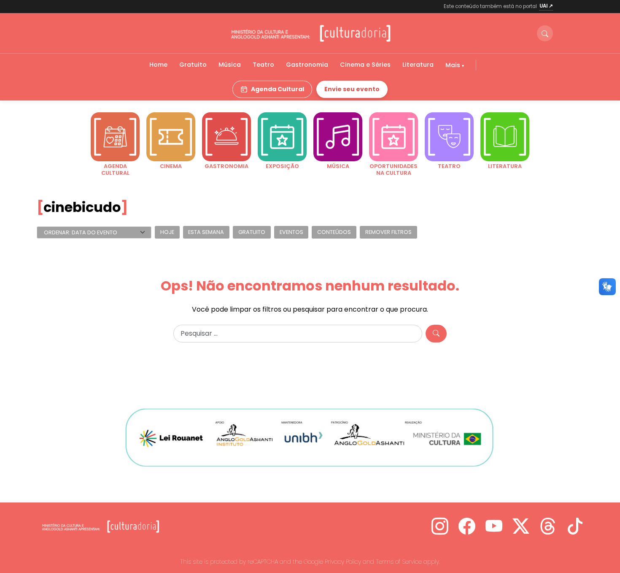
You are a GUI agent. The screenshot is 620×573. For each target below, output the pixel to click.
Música (229, 64)
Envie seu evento (352, 89)
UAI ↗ (546, 6)
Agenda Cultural (277, 89)
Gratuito (193, 64)
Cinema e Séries (365, 64)
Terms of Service (399, 561)
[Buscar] (545, 33)
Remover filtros (388, 232)
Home (158, 64)
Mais (453, 65)
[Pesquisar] (436, 333)
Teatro (263, 64)
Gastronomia (307, 64)
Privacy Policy (343, 561)
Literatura (418, 64)
